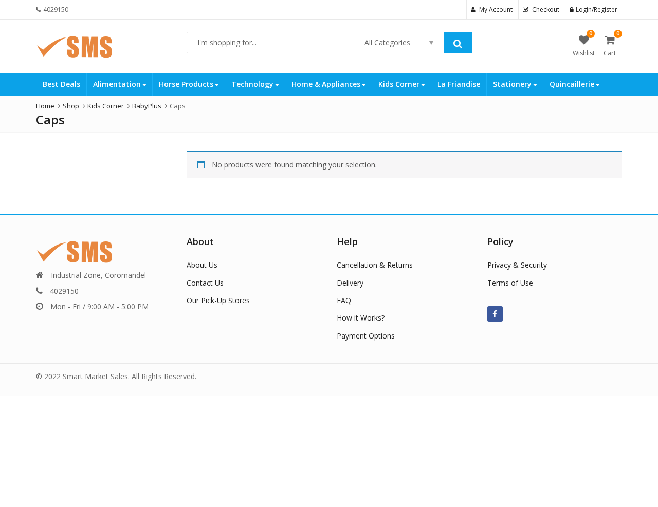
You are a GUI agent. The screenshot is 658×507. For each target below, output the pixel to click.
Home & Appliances (326, 84)
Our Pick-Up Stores (218, 300)
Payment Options (366, 336)
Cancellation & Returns (375, 265)
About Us (202, 265)
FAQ (344, 300)
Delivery (350, 283)
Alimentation (118, 84)
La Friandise (458, 84)
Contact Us (205, 283)
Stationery (513, 84)
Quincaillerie (573, 84)
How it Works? (361, 318)
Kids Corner (400, 84)
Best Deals (61, 84)
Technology (253, 84)
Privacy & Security (517, 265)
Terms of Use (510, 283)
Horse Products (187, 84)
